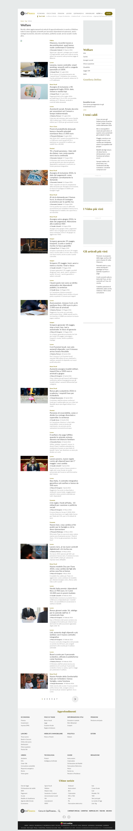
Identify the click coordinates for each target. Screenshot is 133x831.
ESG (22, 761)
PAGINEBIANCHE (65, 825)
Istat (69, 798)
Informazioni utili (75, 717)
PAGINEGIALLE (39, 825)
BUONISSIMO (99, 825)
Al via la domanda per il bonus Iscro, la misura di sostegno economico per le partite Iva (62, 199)
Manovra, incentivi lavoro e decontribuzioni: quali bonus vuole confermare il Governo (62, 45)
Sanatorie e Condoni (50, 793)
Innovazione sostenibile (28, 766)
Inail (93, 791)
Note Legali (30, 827)
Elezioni (69, 737)
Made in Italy (48, 791)
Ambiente (24, 758)
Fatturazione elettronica (75, 803)
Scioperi (52, 239)
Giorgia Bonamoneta (57, 398)
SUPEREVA (106, 825)
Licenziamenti (48, 801)
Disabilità (86, 67)
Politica (52, 40)
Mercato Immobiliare (53, 733)
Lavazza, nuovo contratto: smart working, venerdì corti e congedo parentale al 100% (64, 67)
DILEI (79, 825)
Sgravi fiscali (48, 786)
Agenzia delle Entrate (27, 801)
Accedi (109, 13)
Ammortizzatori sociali (51, 796)
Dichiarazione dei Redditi (74, 763)
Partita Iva (70, 771)
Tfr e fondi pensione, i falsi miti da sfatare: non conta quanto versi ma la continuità (63, 153)
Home (22, 21)
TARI (93, 796)
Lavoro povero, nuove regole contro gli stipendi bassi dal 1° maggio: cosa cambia (62, 461)
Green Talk (24, 763)
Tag (26, 21)
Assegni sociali (88, 60)
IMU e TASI (71, 796)
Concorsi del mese (87, 16)
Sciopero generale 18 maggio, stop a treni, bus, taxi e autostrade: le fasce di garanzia (63, 327)
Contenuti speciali (74, 811)
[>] (75, 699)
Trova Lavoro (25, 737)
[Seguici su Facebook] (64, 817)
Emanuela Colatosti (56, 50)
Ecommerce (24, 803)
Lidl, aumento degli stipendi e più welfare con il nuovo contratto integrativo (64, 635)
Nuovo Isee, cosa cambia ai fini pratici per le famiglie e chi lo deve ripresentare (63, 527)
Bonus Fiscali (53, 84)
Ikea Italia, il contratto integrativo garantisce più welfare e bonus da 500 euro (64, 483)
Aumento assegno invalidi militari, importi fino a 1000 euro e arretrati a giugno (64, 371)
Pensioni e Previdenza (73, 773)
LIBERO (26, 825)
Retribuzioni (24, 744)
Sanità (85, 56)
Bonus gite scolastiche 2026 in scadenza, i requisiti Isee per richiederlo (63, 393)
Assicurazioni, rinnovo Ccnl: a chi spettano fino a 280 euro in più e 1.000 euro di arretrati (64, 305)
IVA (45, 798)
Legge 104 (86, 71)
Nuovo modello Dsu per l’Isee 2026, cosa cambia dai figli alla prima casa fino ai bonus (63, 569)
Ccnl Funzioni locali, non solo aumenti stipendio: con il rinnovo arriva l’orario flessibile (64, 349)
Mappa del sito (93, 811)
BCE (69, 791)
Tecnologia (49, 755)
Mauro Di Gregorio (56, 332)
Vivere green (24, 773)
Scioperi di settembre (64, 16)
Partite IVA (24, 749)
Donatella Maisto (56, 442)
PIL (69, 801)
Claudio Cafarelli (56, 226)
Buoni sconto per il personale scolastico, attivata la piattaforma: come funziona (64, 657)
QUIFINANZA (91, 825)
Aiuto (59, 827)
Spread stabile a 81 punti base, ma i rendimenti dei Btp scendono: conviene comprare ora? (103, 165)
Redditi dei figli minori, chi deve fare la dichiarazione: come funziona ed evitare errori (104, 154)
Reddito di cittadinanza (28, 798)
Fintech (46, 758)
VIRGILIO (31, 825)
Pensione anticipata (96, 720)
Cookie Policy (41, 827)
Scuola (23, 796)
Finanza (23, 720)
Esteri (93, 733)
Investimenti (24, 723)
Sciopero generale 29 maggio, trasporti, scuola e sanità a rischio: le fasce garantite (62, 243)
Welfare (46, 788)
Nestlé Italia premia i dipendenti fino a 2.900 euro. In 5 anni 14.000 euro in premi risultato (63, 591)
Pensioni (61, 13)
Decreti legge (25, 786)
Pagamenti (24, 793)
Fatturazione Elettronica (74, 766)
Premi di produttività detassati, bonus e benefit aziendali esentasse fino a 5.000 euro (63, 131)
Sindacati (71, 786)
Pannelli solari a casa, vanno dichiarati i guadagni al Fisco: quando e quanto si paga (103, 269)
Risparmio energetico (27, 768)
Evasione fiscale (49, 725)
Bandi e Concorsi (26, 739)
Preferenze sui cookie (51, 827)
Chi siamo (23, 827)
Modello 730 (95, 793)
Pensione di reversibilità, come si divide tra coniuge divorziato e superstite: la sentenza (64, 415)
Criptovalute (71, 761)
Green (23, 755)
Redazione (95, 755)
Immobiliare (90, 13)
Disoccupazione (88, 64)
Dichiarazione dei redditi (28, 788)
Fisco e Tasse (51, 13)
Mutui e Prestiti (49, 737)
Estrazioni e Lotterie (73, 720)
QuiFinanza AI (79, 13)
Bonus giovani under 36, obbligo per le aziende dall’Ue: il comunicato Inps (63, 613)
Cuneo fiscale (96, 788)
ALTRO (98, 13)
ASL (84, 53)
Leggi (45, 723)
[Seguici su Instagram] (68, 817)
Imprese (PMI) (25, 725)
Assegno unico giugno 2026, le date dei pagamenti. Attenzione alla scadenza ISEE (63, 221)
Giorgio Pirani (55, 72)
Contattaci (84, 811)
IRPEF (46, 803)
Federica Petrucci (56, 116)
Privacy (35, 827)
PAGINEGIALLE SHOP (49, 825)
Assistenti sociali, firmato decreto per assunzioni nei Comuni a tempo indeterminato (64, 111)
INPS (85, 74)
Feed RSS (102, 811)
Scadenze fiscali (76, 16)
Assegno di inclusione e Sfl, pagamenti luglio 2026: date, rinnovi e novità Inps (62, 89)
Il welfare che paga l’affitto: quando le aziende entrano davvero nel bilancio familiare (62, 437)
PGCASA (57, 825)
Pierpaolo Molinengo (57, 136)
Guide (69, 755)
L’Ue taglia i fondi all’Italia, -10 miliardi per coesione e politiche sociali (63, 505)
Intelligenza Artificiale (50, 761)
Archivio (109, 811)
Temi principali (96, 798)
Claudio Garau (55, 290)
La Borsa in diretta (51, 16)
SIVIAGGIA (84, 825)
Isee (93, 786)
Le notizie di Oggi (97, 801)
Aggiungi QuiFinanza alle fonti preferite (104, 16)
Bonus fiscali (48, 720)
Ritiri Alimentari (72, 723)
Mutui (69, 768)
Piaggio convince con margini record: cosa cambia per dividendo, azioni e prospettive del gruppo (104, 142)
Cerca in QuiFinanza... (47, 811)
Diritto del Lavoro (26, 742)
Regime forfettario (49, 728)
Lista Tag (94, 803)
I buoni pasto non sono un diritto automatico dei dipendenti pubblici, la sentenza (63, 285)
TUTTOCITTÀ (73, 825)
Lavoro (69, 13)
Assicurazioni (71, 758)
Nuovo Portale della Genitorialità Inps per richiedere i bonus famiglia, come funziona (64, 679)
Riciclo (23, 771)
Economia (41, 13)
